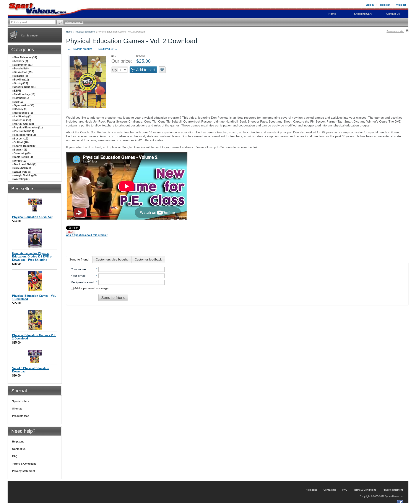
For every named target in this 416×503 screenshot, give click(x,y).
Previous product (79, 49)
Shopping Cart (363, 13)
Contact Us (393, 13)
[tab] (79, 259)
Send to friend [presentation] (79, 259)
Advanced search (74, 22)
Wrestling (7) (21, 179)
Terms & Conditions (24, 463)
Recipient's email (82, 282)
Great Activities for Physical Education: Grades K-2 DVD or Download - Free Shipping (32, 256)
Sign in (370, 4)
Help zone (18, 441)
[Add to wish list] (162, 70)
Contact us (19, 449)
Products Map (20, 416)
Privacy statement (23, 471)
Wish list (401, 4)
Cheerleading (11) (25, 86)
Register (385, 4)
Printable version (395, 31)
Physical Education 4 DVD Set (32, 217)
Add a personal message (91, 288)
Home (69, 31)
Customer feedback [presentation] (148, 259)
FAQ (14, 456)
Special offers (20, 401)
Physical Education (85, 31)
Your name (78, 269)
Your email (78, 275)
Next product (108, 49)
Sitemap (17, 408)
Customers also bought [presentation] (112, 259)
